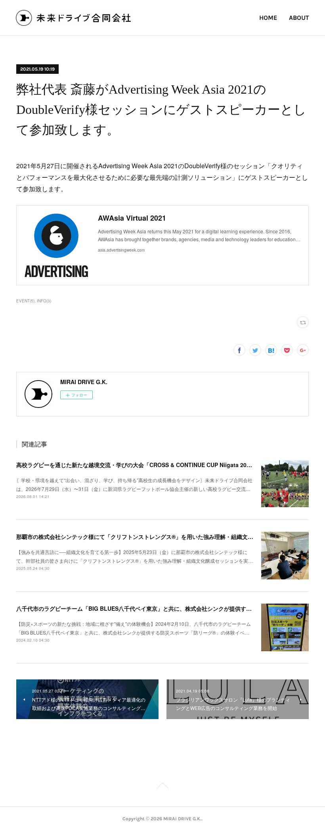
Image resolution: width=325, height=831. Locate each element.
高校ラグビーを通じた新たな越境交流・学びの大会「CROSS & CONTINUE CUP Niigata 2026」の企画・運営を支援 (162, 465)
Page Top (162, 787)
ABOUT (299, 17)
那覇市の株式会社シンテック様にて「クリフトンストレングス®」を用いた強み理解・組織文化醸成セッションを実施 (162, 537)
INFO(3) (44, 301)
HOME (268, 17)
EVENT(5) (25, 301)
